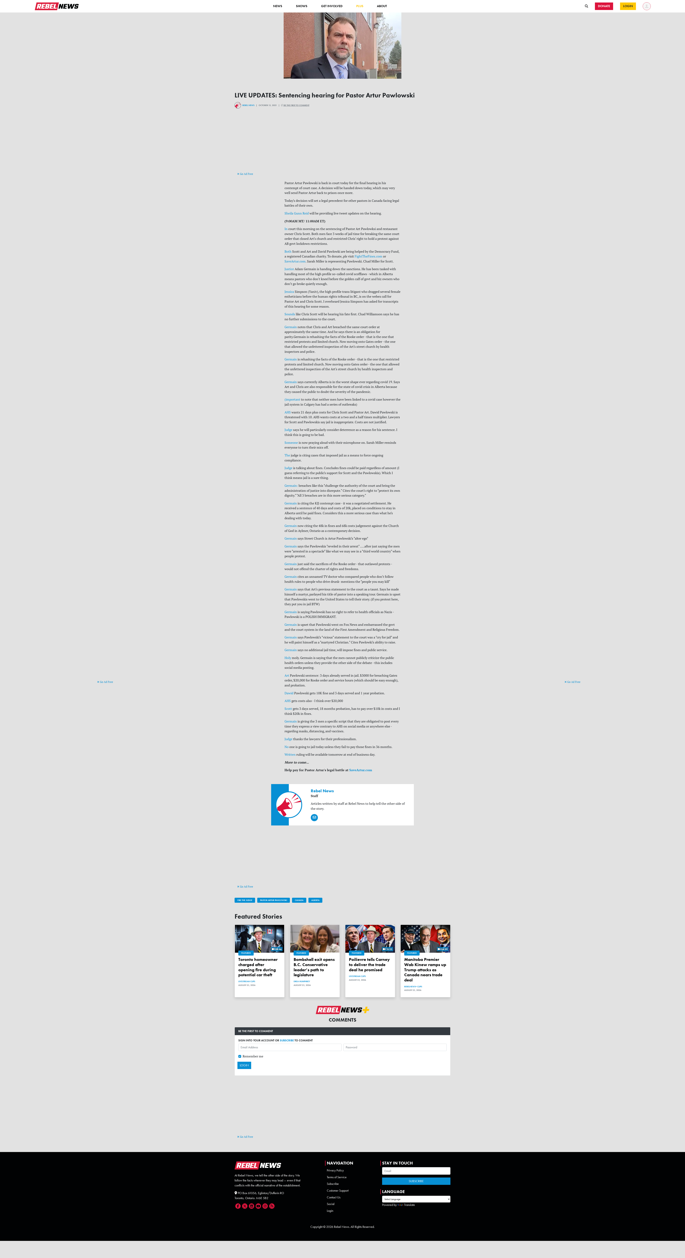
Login (330, 1211)
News (277, 6)
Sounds (290, 314)
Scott (288, 709)
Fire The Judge (244, 900)
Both (288, 251)
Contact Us (333, 1197)
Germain (291, 327)
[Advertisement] (111, 624)
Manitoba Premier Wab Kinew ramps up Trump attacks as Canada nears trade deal (425, 970)
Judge (288, 430)
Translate (409, 1205)
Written (290, 754)
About (382, 6)
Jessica (289, 292)
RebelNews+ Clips (413, 986)
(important (292, 399)
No (287, 747)
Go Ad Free (106, 682)
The (287, 455)
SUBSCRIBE (287, 1040)
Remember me (253, 1056)
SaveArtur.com (295, 261)
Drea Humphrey (302, 981)
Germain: (291, 486)
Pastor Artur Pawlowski (273, 900)
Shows (301, 6)
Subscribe (333, 1184)
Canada (299, 900)
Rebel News (248, 105)
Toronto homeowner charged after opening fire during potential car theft (258, 967)
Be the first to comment (296, 105)
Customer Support (338, 1190)
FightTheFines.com (368, 256)
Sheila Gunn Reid (297, 213)
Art (287, 675)
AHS (288, 412)
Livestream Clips (246, 981)
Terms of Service (337, 1177)
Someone (291, 443)
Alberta (315, 900)
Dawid (289, 693)
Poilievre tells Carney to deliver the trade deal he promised (369, 964)
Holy (288, 658)
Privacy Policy (335, 1170)
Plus (359, 6)
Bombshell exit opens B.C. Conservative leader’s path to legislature (314, 967)
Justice (289, 269)
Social (330, 1204)
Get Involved (331, 6)
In (286, 229)
